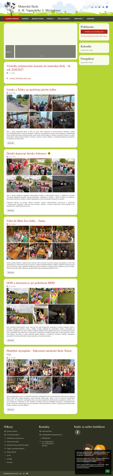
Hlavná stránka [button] (12, 19)
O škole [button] (50, 19)
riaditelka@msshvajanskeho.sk (52, 435)
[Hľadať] (107, 2)
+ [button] (21, 473)
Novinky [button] (25, 19)
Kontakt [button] (90, 19)
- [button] (96, 7)
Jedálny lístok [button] (37, 19)
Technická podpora (13, 435)
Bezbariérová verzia (11, 473)
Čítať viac (11, 143)
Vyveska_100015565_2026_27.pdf (20, 78)
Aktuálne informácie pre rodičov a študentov (31, 48)
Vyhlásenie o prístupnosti (15, 438)
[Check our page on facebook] (107, 7)
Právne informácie (13, 442)
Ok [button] (107, 471)
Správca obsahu (12, 431)
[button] (99, 7)
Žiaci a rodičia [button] (63, 19)
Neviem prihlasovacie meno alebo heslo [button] (94, 36)
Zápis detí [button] (78, 19)
